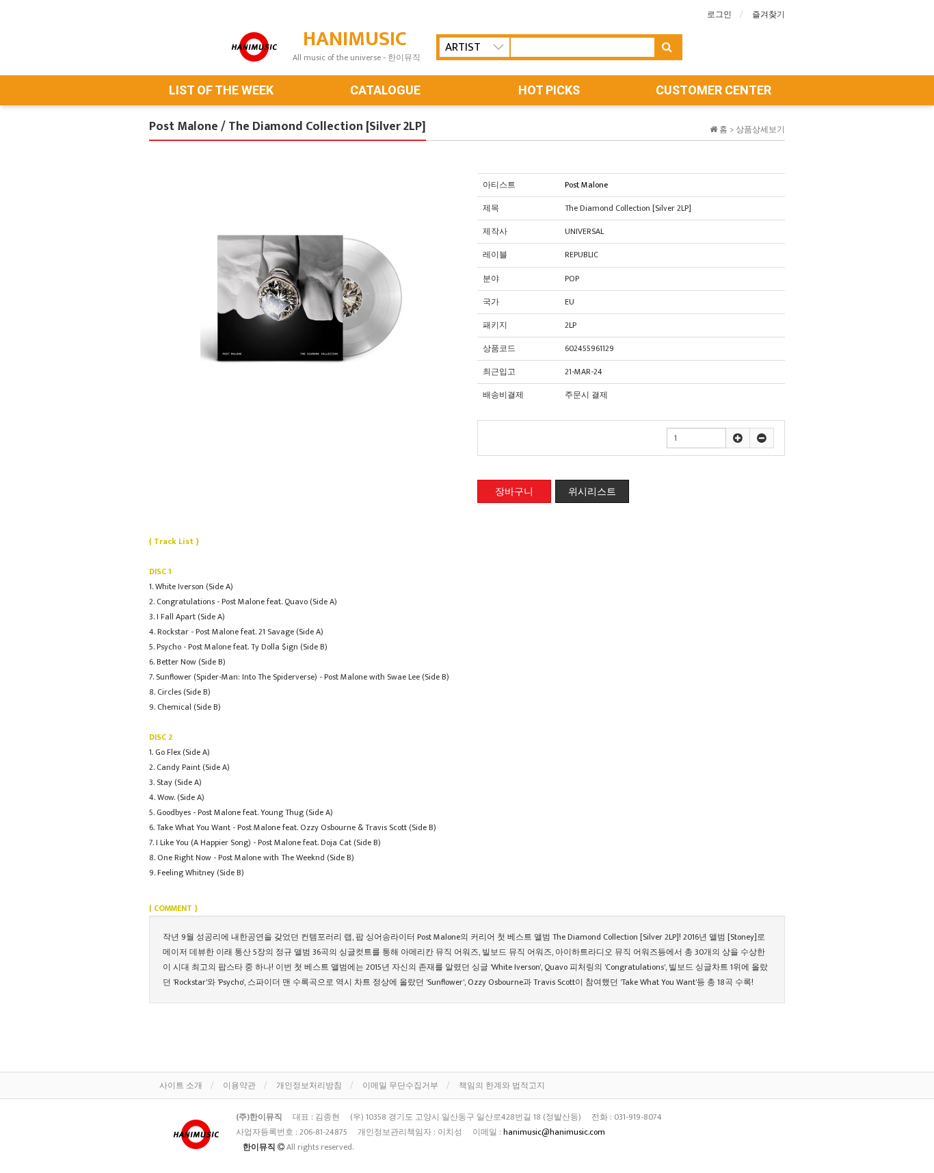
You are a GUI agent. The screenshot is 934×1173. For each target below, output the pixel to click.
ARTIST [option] (463, 47)
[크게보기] (302, 302)
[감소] (761, 438)
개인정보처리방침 (309, 1085)
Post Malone (586, 185)
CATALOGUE (385, 90)
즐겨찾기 (768, 14)
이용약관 (239, 1085)
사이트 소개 (180, 1085)
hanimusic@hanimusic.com (554, 1132)
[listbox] (474, 47)
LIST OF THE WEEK (221, 90)
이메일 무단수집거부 (400, 1085)
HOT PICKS (549, 90)
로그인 (719, 14)
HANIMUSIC (355, 39)
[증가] (737, 438)
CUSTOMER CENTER (713, 90)
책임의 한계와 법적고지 (502, 1085)
